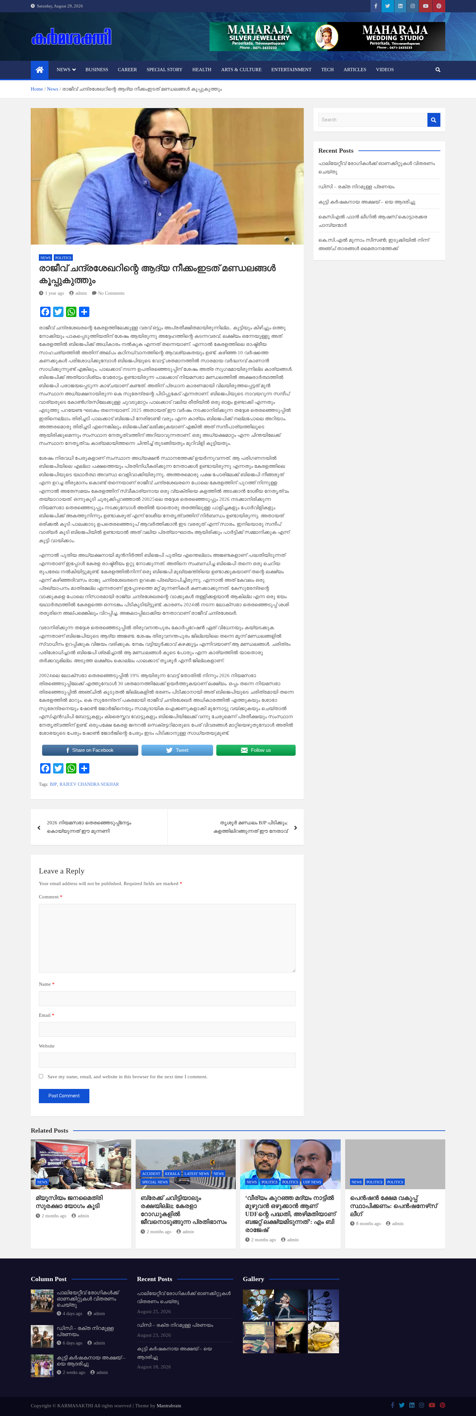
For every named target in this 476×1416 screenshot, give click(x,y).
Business (96, 69)
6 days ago (72, 1343)
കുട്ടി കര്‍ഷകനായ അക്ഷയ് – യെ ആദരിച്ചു (366, 201)
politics (270, 1182)
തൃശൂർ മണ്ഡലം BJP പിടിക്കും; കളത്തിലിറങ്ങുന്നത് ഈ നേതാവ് (250, 827)
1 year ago (54, 293)
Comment (50, 896)
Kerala (172, 1174)
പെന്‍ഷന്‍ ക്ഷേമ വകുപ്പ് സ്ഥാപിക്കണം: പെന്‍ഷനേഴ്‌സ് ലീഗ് (393, 1205)
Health (201, 69)
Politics (63, 258)
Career (127, 69)
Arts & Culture (241, 69)
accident (151, 1174)
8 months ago (368, 1223)
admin (81, 293)
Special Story (165, 69)
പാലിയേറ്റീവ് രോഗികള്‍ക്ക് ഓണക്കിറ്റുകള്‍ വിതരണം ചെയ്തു (88, 1299)
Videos (385, 69)
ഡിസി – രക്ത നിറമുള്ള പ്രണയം (356, 186)
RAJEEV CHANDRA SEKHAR (89, 784)
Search (433, 120)
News (63, 69)
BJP (53, 784)
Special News (155, 1182)
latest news (197, 1174)
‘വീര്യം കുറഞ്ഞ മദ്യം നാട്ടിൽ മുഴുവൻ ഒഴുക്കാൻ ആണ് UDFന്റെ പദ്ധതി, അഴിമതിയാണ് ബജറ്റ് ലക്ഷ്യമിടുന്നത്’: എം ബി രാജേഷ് (290, 1213)
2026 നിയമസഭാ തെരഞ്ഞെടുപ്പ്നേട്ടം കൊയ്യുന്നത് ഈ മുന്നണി (89, 827)
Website (47, 1045)
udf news (312, 1182)
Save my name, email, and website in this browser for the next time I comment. (128, 1076)
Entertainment (291, 69)
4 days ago (72, 1313)
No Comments (111, 293)
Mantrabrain (169, 1405)
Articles (355, 69)
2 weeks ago (74, 1372)
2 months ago (54, 1215)
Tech (327, 69)
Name (47, 984)
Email (46, 1015)
